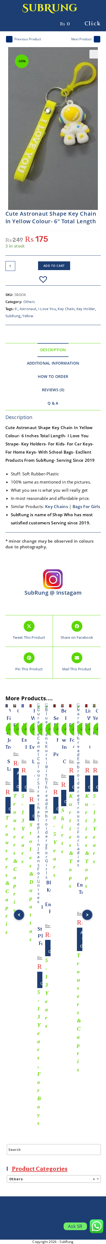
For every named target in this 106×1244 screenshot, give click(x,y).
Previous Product (27, 39)
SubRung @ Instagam (53, 592)
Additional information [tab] (53, 363)
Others (29, 301)
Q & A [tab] (53, 403)
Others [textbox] (52, 1179)
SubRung (49, 8)
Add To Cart (54, 266)
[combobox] (54, 1179)
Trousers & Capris (7, 874)
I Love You (47, 308)
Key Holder (85, 308)
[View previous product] (9, 39)
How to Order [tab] (53, 376)
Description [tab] (53, 349)
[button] (93, 54)
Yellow (27, 315)
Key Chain (66, 308)
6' (16, 308)
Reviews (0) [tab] (53, 389)
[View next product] (97, 39)
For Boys (39, 1098)
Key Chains (56, 506)
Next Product (81, 39)
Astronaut (28, 308)
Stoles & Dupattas (31, 882)
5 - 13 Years (23, 828)
